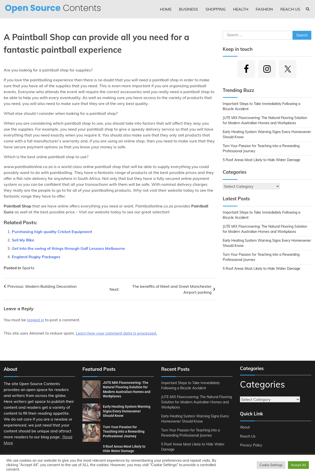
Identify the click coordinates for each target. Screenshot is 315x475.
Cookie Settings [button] (271, 465)
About (245, 427)
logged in (35, 319)
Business (188, 9)
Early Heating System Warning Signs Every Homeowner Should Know (126, 411)
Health (240, 9)
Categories (262, 384)
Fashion (264, 9)
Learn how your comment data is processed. (116, 333)
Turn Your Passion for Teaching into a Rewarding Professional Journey (123, 431)
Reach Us (290, 9)
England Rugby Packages (36, 256)
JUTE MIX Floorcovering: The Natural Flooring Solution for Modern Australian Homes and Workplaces (196, 402)
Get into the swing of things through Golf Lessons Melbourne (68, 248)
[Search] (307, 9)
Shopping (215, 9)
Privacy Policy (251, 445)
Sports (28, 267)
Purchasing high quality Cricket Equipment (52, 231)
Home (166, 9)
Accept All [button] (298, 465)
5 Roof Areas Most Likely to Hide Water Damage (261, 160)
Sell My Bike (23, 240)
